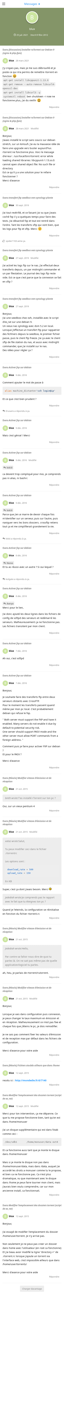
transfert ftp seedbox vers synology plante (31, 197)
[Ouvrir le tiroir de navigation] (3, 4)
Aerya (10, 603)
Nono (10, 563)
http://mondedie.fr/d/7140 (30, 1080)
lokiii (9, 467)
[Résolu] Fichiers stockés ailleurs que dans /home (34, 1065)
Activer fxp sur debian (20, 367)
